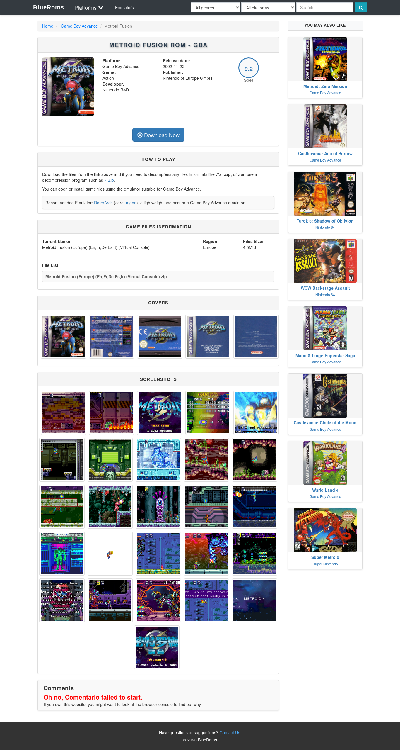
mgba (131, 203)
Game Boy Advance (79, 26)
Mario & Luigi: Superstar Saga (325, 355)
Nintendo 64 (325, 227)
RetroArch (103, 203)
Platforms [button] (85, 7)
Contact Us (230, 732)
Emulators (124, 7)
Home (47, 26)
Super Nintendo (325, 563)
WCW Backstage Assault (325, 288)
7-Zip (109, 180)
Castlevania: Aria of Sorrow (325, 153)
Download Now (161, 135)
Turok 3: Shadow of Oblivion (325, 221)
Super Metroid (325, 557)
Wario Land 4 (325, 490)
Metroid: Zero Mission (325, 86)
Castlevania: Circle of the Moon (325, 422)
